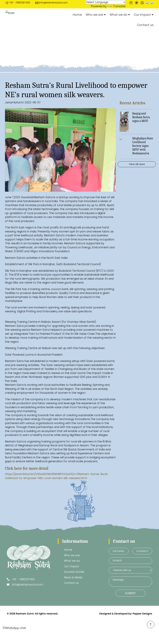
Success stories (74, 572)
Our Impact (71, 566)
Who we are (95, 15)
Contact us (145, 25)
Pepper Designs (142, 613)
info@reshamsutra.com (53, 2)
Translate (119, 6)
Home (77, 15)
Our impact (143, 15)
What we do (119, 15)
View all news (137, 164)
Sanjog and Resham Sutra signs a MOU (141, 117)
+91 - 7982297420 (19, 2)
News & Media (34, 55)
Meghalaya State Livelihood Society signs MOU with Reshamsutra (142, 146)
